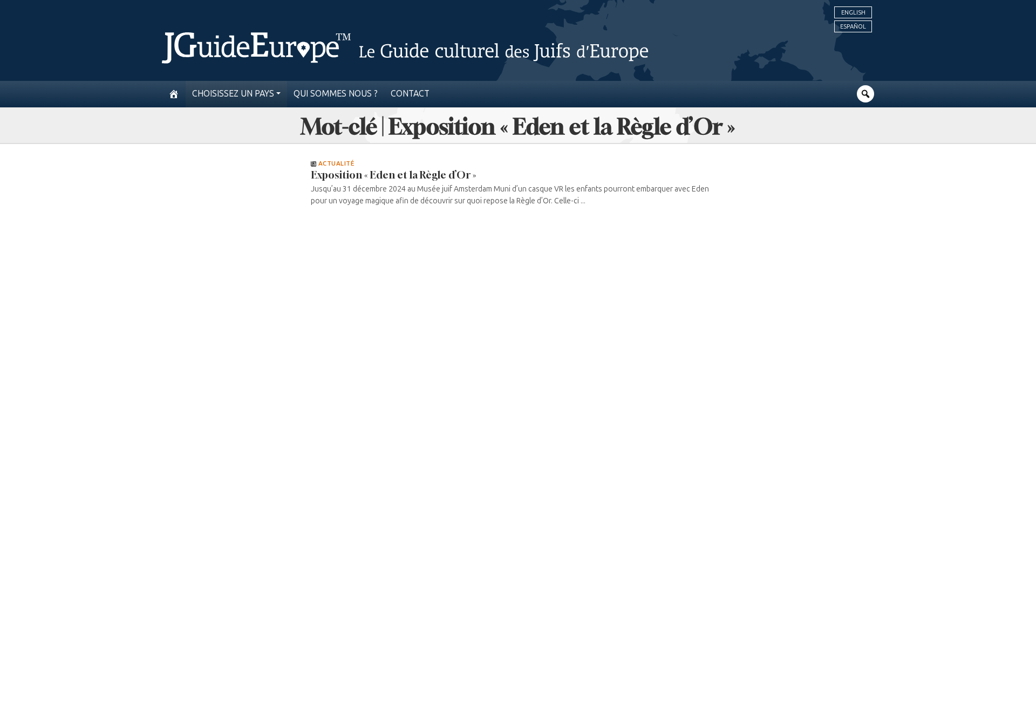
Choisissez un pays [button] (233, 93)
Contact (410, 93)
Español (853, 26)
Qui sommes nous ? (336, 93)
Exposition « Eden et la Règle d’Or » (393, 175)
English (853, 12)
